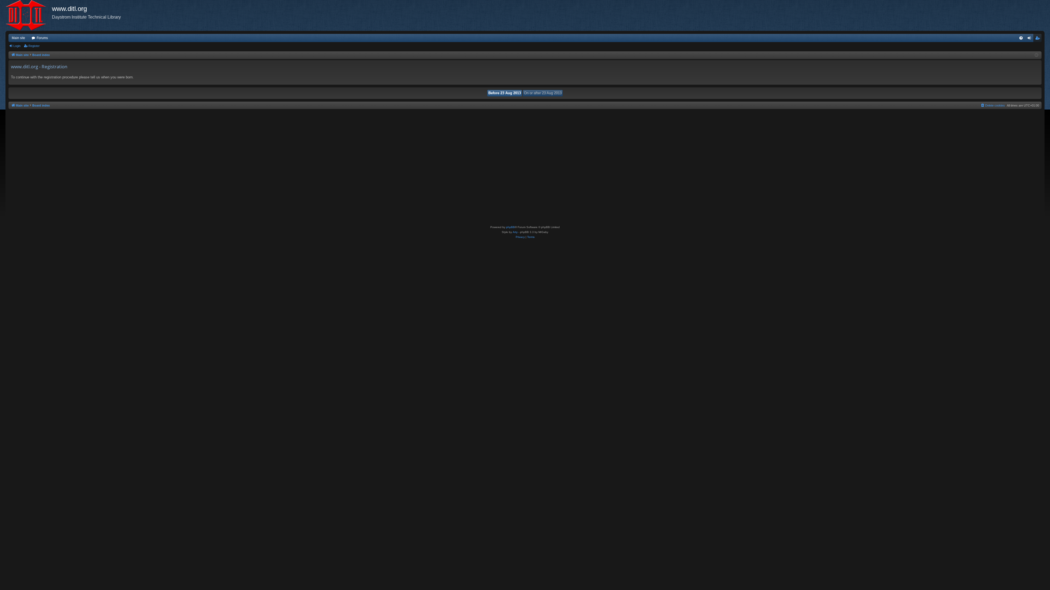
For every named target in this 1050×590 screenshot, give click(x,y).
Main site (18, 38)
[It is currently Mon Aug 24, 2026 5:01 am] (1036, 55)
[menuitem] (1021, 38)
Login (17, 46)
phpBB (510, 227)
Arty (515, 232)
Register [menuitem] (1039, 39)
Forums (42, 38)
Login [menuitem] (1030, 39)
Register (34, 46)
